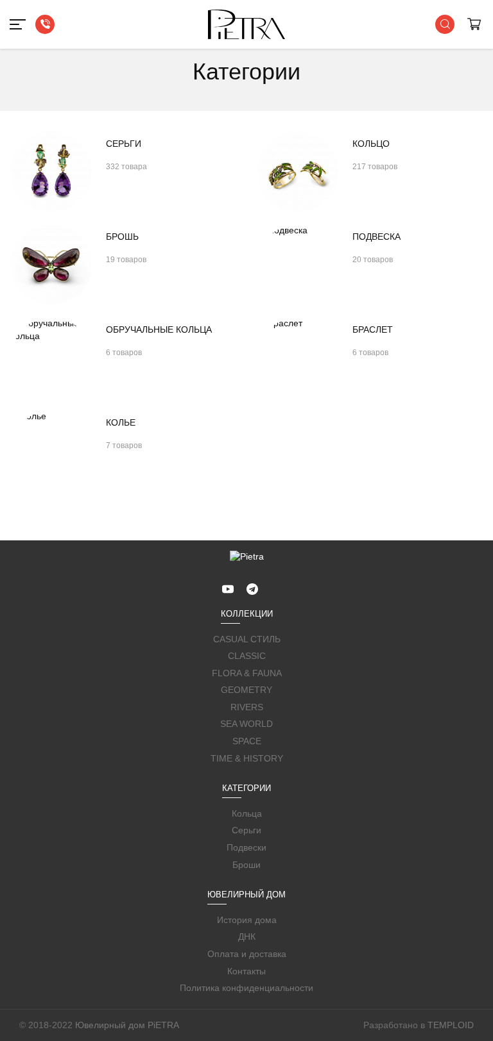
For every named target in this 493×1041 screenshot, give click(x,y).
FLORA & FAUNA (247, 673)
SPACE (246, 741)
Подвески (246, 847)
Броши (246, 865)
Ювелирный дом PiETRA (127, 1025)
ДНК (246, 936)
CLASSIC (247, 656)
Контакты (246, 971)
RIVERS (246, 707)
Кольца (247, 813)
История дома (247, 920)
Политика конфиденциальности (246, 988)
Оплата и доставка (246, 954)
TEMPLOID (451, 1025)
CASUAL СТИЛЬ (247, 639)
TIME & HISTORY (247, 758)
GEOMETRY (246, 690)
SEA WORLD (246, 724)
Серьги (246, 830)
